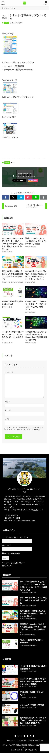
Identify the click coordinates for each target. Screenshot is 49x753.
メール (8, 410)
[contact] (33, 736)
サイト (7, 419)
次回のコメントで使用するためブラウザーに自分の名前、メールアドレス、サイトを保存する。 (25, 428)
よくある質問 (21, 740)
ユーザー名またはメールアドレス (15, 537)
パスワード (6, 545)
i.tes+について (11, 740)
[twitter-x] (18, 736)
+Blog (6, 23)
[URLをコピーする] (43, 197)
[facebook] (15, 736)
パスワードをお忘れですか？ (13, 563)
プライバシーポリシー (35, 740)
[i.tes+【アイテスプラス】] (24, 3)
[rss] (30, 736)
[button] (5, 197)
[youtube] (27, 736)
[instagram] (21, 736)
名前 (7, 402)
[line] (24, 736)
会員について (7, 566)
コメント (9, 372)
